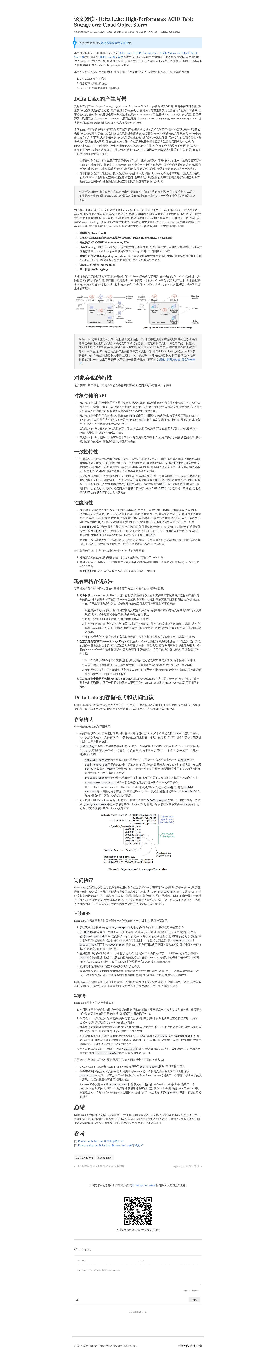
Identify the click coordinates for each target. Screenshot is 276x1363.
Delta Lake (106, 57)
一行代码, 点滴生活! (190, 1346)
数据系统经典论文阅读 (114, 43)
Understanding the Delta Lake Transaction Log (104, 1145)
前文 (120, 57)
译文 (137, 1145)
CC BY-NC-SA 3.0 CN (144, 1185)
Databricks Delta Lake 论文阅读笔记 (99, 1141)
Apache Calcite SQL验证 (186, 1166)
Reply (194, 1299)
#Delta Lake (104, 1157)
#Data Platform (84, 1157)
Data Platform (103, 31)
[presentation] (148, 1010)
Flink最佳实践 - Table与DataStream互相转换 (100, 1166)
